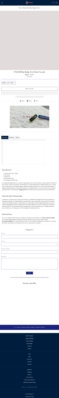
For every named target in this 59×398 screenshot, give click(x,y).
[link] (52, 3)
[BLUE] (11, 315)
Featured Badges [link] (29, 338)
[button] (29, 93)
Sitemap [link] (29, 364)
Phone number (5, 248)
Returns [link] (29, 374)
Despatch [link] (29, 369)
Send (29, 273)
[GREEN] (13, 315)
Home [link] (20, 8)
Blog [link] (29, 356)
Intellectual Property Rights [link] (29, 382)
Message (4, 256)
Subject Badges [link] (29, 336)
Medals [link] (29, 348)
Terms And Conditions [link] (29, 380)
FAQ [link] (29, 354)
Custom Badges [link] (29, 341)
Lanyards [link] (29, 346)
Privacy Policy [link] (34, 277)
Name (2, 233)
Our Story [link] (29, 361)
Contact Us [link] (29, 359)
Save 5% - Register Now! (29, 387)
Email (3, 241)
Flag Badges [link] (29, 343)
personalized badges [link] (7, 221)
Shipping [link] (29, 372)
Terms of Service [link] (42, 277)
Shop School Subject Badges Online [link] (31, 8)
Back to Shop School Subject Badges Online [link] (30, 327)
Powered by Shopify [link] (29, 396)
